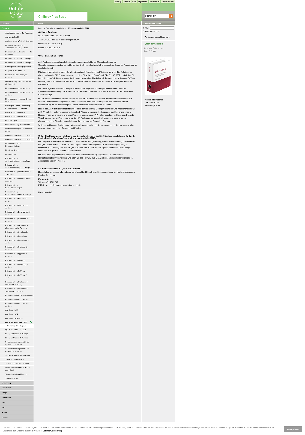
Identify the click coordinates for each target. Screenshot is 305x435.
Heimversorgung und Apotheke (18, 88)
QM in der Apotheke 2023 (16, 322)
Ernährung (6, 383)
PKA (3, 403)
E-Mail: (146, 28)
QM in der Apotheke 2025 (15, 330)
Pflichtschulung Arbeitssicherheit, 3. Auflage (18, 173)
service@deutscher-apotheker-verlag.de (63, 185)
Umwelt (5, 417)
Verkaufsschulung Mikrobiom (16, 374)
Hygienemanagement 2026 (16, 116)
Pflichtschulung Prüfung (15, 271)
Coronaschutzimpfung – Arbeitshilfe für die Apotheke (16, 46)
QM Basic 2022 (11, 310)
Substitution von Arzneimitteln (17, 363)
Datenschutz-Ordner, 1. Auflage (18, 58)
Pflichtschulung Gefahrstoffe (16, 232)
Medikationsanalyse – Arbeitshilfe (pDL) (18, 130)
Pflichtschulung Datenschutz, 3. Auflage (18, 220)
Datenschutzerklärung (52, 431)
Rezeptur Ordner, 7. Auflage (16, 334)
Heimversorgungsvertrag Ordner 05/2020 (18, 100)
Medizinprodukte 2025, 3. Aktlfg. (18, 139)
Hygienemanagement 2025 (16, 112)
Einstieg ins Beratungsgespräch (18, 67)
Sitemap (118, 2)
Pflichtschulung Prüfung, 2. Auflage (16, 276)
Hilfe (134, 2)
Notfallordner (10, 154)
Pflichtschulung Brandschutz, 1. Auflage (18, 200)
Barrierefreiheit (168, 2)
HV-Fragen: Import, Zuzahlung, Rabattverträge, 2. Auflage (17, 107)
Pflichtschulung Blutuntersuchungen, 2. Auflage (18, 193)
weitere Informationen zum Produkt (68, 172)
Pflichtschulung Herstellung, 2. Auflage (17, 241)
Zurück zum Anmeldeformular (157, 37)
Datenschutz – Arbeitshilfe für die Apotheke (18, 53)
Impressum (142, 2)
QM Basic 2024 (11, 314)
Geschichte (7, 388)
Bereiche (49, 28)
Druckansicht (45, 192)
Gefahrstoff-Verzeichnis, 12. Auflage (16, 76)
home (40, 28)
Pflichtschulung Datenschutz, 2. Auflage (18, 213)
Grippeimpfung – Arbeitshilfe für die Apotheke (18, 83)
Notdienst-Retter (12, 150)
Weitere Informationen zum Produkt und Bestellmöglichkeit (154, 103)
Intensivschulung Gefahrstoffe (17, 125)
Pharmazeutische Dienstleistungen (19, 295)
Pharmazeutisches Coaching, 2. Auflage (18, 304)
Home (40, 23)
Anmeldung (62, 158)
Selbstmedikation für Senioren (17, 355)
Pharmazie (6, 398)
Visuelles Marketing (13, 378)
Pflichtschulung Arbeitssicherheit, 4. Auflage (18, 179)
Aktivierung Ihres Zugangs (16, 326)
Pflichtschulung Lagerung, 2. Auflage (17, 265)
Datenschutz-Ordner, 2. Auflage (18, 63)
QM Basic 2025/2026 (14, 318)
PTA (3, 408)
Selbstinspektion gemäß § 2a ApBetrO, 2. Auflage (17, 343)
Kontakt (127, 2)
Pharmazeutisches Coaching (17, 299)
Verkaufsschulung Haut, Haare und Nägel (17, 369)
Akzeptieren (293, 429)
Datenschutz (155, 2)
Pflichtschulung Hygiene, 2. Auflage (16, 248)
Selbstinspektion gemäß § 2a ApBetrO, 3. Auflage (17, 350)
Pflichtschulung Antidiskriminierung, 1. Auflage (17, 159)
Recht (4, 412)
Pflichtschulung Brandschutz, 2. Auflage (18, 206)
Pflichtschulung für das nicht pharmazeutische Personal (16, 226)
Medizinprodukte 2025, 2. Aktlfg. (18, 135)
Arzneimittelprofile (12, 37)
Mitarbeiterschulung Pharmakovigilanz (13, 144)
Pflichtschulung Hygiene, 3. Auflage (16, 255)
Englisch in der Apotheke (15, 71)
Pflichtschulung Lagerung (15, 260)
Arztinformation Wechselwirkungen (19, 41)
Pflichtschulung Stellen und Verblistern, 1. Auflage (16, 283)
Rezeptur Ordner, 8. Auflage (16, 338)
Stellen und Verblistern (14, 359)
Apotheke (6, 28)
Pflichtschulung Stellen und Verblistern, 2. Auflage (16, 290)
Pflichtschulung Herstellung (16, 236)
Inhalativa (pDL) (11, 120)
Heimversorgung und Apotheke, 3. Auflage (19, 93)
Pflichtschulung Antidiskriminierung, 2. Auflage (17, 166)
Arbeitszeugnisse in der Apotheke (19, 33)
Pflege (4, 393)
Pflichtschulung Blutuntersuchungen (13, 186)
